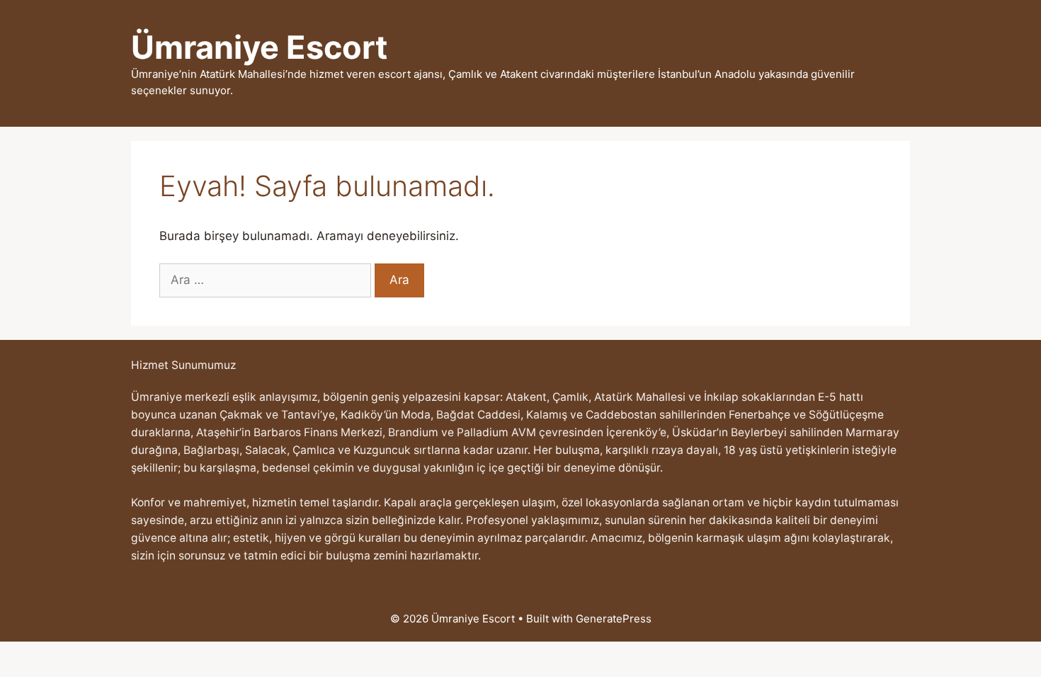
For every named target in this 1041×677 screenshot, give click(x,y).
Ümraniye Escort (259, 47)
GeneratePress (614, 618)
